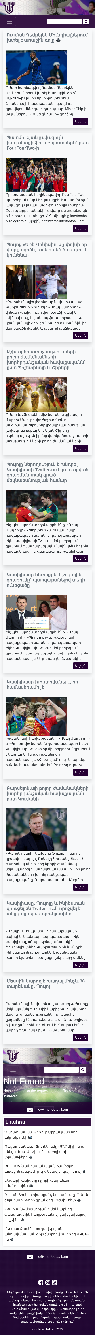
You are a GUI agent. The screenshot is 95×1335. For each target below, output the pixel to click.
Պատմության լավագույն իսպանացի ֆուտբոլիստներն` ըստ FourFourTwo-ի (48, 142)
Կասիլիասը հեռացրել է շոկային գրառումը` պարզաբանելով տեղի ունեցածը (46, 580)
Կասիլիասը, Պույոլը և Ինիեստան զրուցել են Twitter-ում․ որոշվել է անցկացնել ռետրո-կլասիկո (46, 908)
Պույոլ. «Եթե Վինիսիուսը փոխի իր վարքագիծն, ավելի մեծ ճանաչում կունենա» (47, 249)
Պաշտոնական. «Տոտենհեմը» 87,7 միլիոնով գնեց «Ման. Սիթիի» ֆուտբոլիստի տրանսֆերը (44, 1152)
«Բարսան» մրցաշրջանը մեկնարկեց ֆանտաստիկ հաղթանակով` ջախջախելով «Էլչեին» (44, 1214)
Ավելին (80, 121)
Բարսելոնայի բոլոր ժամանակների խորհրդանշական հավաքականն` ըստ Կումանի (48, 793)
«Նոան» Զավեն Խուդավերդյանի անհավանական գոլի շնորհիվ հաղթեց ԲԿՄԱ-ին (46, 1234)
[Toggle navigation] (10, 21)
